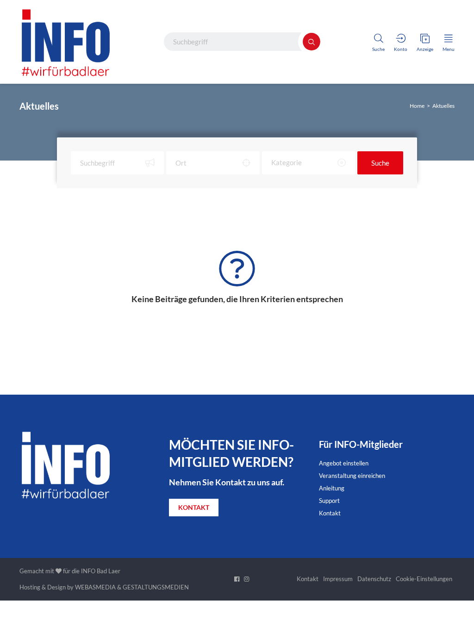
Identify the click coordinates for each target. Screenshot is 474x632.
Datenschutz (374, 578)
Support (329, 500)
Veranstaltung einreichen (352, 475)
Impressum (338, 578)
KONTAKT (193, 507)
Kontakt (330, 513)
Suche (380, 163)
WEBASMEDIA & (98, 587)
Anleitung (331, 488)
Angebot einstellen (343, 463)
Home (417, 105)
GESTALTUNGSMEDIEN (156, 587)
